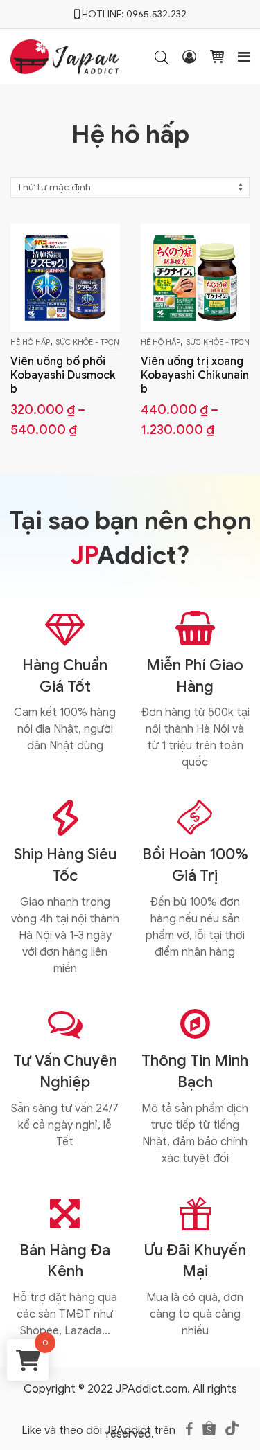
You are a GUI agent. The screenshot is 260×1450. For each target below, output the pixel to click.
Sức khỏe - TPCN (87, 342)
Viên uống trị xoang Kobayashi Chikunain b (195, 375)
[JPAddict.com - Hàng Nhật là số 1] (64, 55)
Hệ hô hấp (30, 342)
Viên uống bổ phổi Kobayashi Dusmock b (63, 375)
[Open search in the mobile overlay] (161, 57)
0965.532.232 (156, 14)
